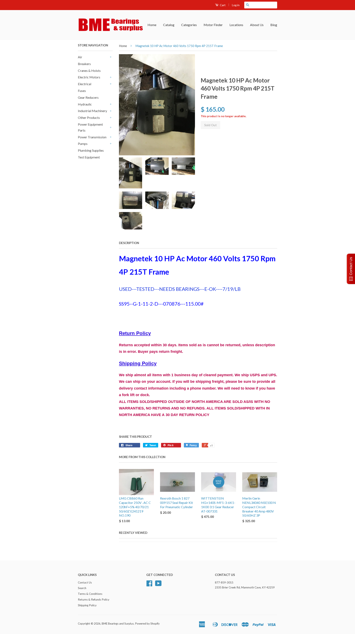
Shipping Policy (87, 605)
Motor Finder (213, 25)
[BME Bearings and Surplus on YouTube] (158, 584)
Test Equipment (89, 157)
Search (82, 588)
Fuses (82, 91)
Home (152, 25)
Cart (222, 5)
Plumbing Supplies (91, 150)
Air (80, 57)
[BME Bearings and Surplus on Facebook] (149, 584)
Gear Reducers (88, 97)
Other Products (89, 117)
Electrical (84, 84)
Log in (236, 5)
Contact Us (85, 582)
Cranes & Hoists (89, 70)
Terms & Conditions (90, 593)
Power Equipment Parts (90, 127)
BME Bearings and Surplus (118, 623)
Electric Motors (89, 77)
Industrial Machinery (92, 111)
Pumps (83, 144)
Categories (189, 25)
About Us (257, 25)
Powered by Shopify (147, 623)
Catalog (168, 25)
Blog (273, 25)
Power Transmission (92, 137)
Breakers (84, 64)
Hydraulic (85, 104)
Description (129, 243)
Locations (236, 25)
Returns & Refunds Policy (93, 599)
